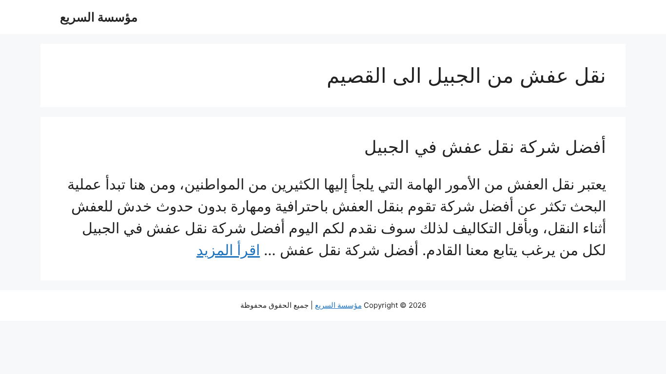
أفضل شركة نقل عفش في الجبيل (485, 146)
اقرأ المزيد (228, 250)
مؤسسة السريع (98, 17)
